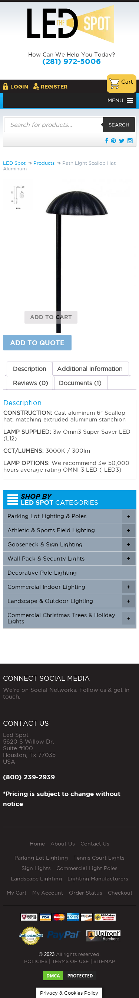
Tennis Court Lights (99, 858)
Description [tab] (29, 368)
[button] (115, 100)
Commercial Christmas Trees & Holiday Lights (68, 618)
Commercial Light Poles (87, 868)
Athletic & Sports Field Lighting (68, 530)
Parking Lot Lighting (41, 858)
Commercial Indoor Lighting (68, 587)
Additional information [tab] (90, 368)
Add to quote (37, 342)
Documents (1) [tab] (80, 382)
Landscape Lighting (36, 879)
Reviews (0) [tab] (30, 382)
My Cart (17, 893)
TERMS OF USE (70, 961)
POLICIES (35, 961)
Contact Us (94, 844)
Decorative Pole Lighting (42, 572)
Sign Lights (36, 868)
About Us (62, 844)
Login (19, 87)
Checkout (120, 893)
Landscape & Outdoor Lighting (68, 601)
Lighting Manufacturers (97, 879)
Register (54, 87)
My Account (47, 893)
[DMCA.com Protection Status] (69, 973)
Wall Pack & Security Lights (68, 558)
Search (119, 124)
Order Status (85, 893)
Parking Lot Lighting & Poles (68, 516)
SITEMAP (104, 961)
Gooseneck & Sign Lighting (68, 544)
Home (37, 844)
